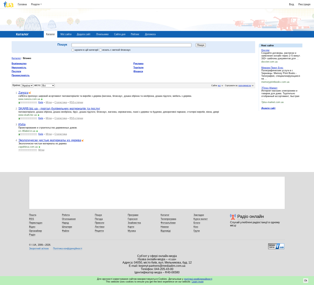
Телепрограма (168, 219)
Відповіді (166, 230)
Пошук (98, 215)
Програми (133, 215)
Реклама (138, 63)
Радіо (32, 234)
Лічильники (102, 34)
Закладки (199, 215)
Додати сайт (83, 34)
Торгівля (138, 67)
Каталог (50, 34)
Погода (99, 219)
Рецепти (99, 230)
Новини (165, 226)
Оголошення (69, 219)
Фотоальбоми (168, 222)
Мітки (49, 102)
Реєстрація (304, 4)
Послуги (16, 71)
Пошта (32, 215)
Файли (65, 230)
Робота (66, 215)
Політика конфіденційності (67, 248)
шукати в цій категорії (87, 49)
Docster (265, 50)
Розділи (35, 4)
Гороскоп (133, 219)
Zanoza (23, 92)
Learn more (198, 281)
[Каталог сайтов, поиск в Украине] (276, 244)
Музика (132, 230)
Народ (65, 222)
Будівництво (19, 63)
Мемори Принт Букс (272, 67)
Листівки (99, 226)
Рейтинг (135, 34)
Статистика (61, 102)
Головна (22, 4)
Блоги (197, 222)
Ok (305, 280)
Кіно (196, 226)
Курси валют (201, 219)
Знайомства (134, 222)
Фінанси (138, 71)
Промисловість (21, 75)
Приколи (99, 222)
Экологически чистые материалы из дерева (49, 140)
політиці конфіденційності (198, 279)
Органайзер (35, 230)
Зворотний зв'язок (39, 248)
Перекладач (35, 222)
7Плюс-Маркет (269, 88)
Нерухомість (19, 67)
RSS (31, 219)
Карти (131, 226)
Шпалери (67, 226)
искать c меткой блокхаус (116, 49)
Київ (40, 102)
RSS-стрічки (76, 102)
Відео (32, 226)
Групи (197, 230)
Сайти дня (119, 34)
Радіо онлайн (250, 216)
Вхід (291, 4)
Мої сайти (66, 34)
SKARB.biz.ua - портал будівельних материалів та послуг (59, 108)
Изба (21, 124)
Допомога (150, 34)
